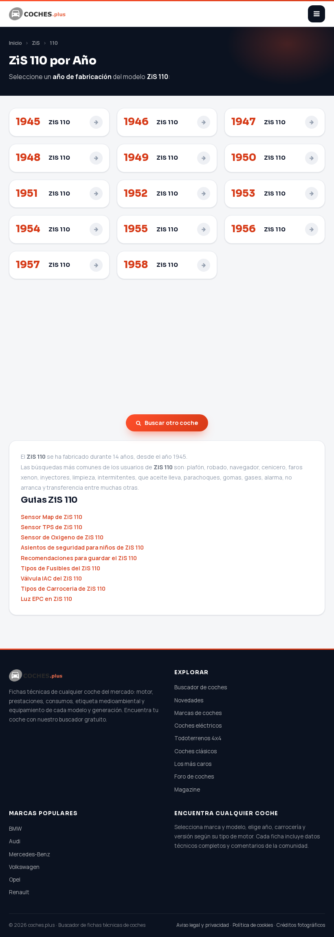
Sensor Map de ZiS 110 (51, 517)
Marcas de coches (198, 713)
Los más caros (192, 764)
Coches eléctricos (198, 725)
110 (54, 43)
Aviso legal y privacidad (202, 925)
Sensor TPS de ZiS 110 (51, 527)
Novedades (188, 700)
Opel (14, 879)
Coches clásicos (195, 751)
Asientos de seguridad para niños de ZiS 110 (82, 547)
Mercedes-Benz (29, 854)
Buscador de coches (200, 687)
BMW (15, 828)
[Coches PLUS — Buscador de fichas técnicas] (38, 13)
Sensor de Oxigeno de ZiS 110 (62, 537)
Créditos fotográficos (301, 925)
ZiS (36, 43)
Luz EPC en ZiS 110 (46, 599)
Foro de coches (194, 776)
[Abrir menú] (316, 13)
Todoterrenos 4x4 (198, 738)
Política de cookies (253, 925)
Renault (19, 892)
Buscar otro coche (171, 423)
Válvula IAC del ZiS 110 (51, 578)
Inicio (15, 43)
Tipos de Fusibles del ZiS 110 (60, 568)
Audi (14, 841)
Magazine (187, 789)
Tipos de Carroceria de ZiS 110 (63, 588)
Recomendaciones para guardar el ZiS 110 (79, 558)
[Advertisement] (167, 347)
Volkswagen (24, 867)
